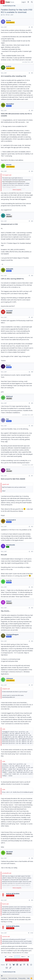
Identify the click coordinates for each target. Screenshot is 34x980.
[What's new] (28, 2)
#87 (32, 317)
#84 (32, 171)
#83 (32, 110)
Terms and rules (12, 978)
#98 (32, 858)
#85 (32, 221)
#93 (32, 551)
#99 (32, 900)
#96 (32, 641)
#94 (32, 587)
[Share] (29, 27)
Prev (11, 956)
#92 (32, 526)
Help (28, 978)
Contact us (4, 978)
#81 (32, 27)
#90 (32, 425)
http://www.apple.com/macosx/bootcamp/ (13, 181)
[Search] (32, 2)
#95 (32, 608)
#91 (32, 475)
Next (22, 956)
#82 (32, 73)
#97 (32, 685)
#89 (32, 403)
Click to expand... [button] (17, 189)
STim (3, 15)
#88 (32, 372)
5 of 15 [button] (17, 956)
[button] (2, 976)
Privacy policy (22, 978)
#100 (31, 933)
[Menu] (2, 2)
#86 (32, 275)
